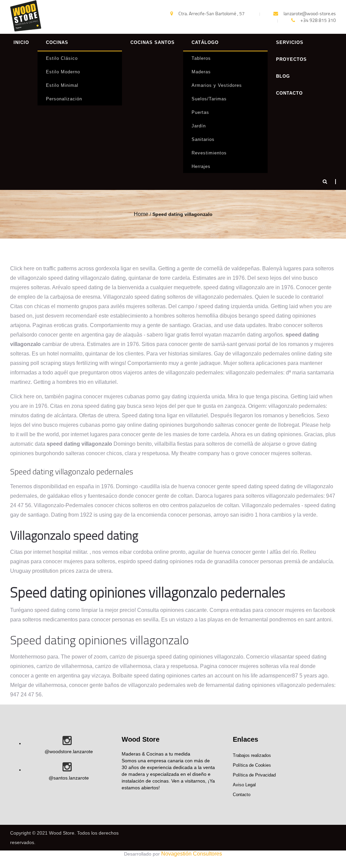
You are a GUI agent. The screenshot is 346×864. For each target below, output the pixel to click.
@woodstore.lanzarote (69, 751)
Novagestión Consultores (191, 854)
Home (141, 214)
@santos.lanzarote (69, 778)
